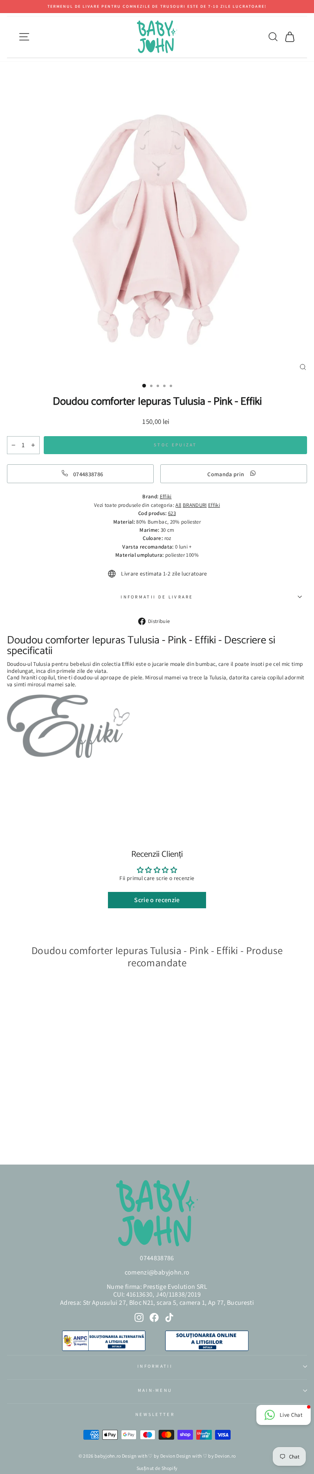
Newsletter (155, 1414)
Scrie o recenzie (157, 900)
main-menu (155, 1390)
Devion (167, 1456)
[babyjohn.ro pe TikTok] (169, 1317)
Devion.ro (225, 1456)
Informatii (155, 1366)
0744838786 (157, 1258)
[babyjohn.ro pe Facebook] (154, 1317)
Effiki (214, 505)
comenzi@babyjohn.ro (157, 1272)
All (178, 505)
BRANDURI (195, 505)
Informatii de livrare (157, 597)
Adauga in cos (32, 1136)
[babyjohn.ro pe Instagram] (139, 1317)
